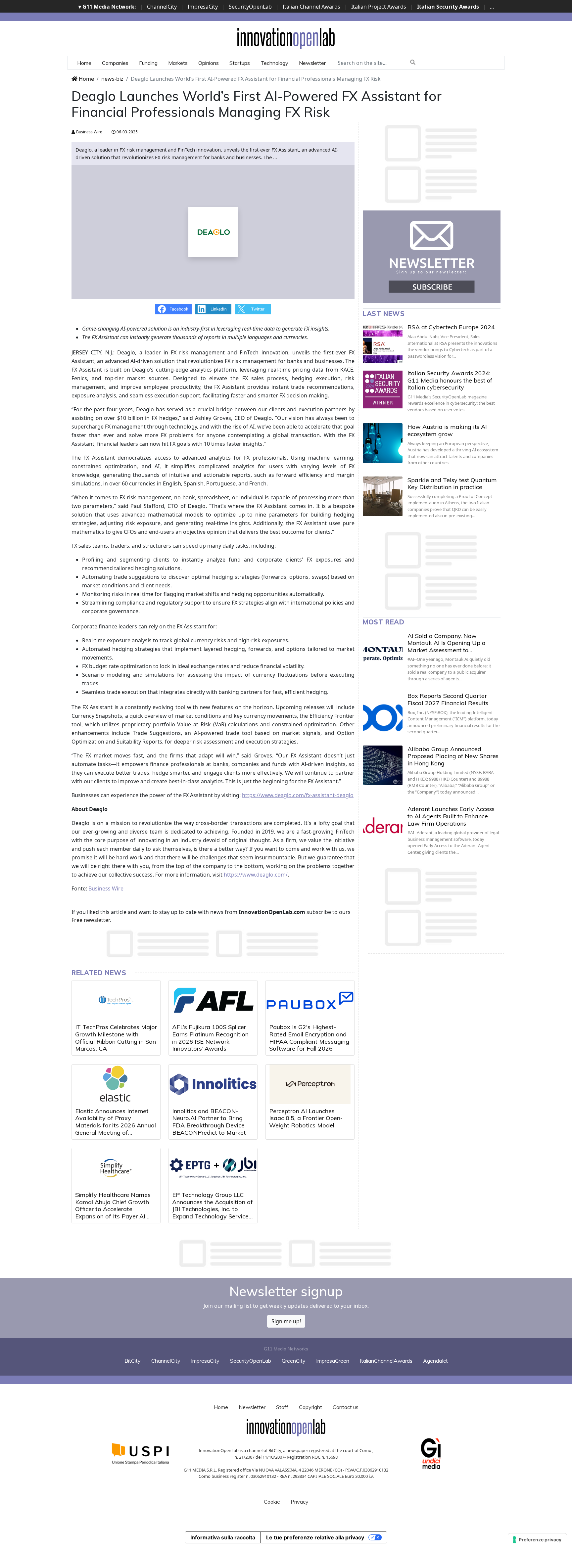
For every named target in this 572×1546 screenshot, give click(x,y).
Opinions (208, 63)
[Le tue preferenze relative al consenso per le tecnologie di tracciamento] (537, 1539)
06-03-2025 (127, 132)
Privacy (300, 1501)
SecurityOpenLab (250, 6)
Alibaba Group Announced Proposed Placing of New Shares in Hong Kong (453, 756)
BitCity (132, 1360)
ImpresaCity (203, 6)
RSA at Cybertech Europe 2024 (451, 327)
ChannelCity (162, 6)
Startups (239, 63)
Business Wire (88, 132)
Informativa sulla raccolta (222, 1537)
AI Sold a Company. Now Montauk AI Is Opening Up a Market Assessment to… (446, 643)
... (492, 6)
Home (84, 63)
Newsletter (312, 63)
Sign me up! (286, 1321)
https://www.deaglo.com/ (256, 874)
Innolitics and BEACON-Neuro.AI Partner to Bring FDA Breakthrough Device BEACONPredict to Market (209, 1121)
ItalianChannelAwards (386, 1360)
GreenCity (294, 1360)
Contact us (345, 1407)
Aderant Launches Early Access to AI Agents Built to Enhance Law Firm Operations (451, 816)
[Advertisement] (286, 1253)
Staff (282, 1407)
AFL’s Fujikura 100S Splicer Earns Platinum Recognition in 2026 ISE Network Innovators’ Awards (210, 1037)
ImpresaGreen (332, 1360)
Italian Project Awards (378, 6)
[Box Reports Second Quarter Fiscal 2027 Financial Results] (383, 712)
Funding (148, 63)
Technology (274, 63)
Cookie (272, 1501)
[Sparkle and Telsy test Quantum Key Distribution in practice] (383, 496)
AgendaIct (435, 1360)
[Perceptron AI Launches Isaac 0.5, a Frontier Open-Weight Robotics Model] (310, 1084)
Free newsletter (91, 920)
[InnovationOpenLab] (286, 38)
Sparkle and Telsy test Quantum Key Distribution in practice (452, 483)
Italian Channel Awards (311, 6)
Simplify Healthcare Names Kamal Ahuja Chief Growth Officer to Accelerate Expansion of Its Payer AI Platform (113, 1209)
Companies (115, 63)
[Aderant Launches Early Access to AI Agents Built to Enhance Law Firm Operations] (383, 825)
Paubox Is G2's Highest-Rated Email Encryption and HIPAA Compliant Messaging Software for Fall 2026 (309, 1037)
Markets (178, 63)
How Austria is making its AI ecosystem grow (447, 430)
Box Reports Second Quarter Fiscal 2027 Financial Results (447, 699)
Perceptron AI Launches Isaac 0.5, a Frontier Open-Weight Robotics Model (306, 1118)
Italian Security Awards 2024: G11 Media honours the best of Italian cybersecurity (449, 380)
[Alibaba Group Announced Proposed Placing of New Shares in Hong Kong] (383, 765)
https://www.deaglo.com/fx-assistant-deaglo (298, 795)
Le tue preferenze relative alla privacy (315, 1537)
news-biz (112, 78)
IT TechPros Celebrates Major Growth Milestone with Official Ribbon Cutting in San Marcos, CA (116, 1037)
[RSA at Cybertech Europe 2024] (383, 343)
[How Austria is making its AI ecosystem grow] (383, 443)
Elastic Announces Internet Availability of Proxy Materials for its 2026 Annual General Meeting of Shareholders (115, 1125)
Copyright (310, 1407)
